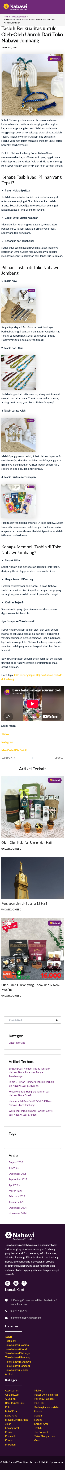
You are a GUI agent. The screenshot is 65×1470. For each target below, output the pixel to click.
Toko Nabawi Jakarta (17, 1344)
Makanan (10, 1444)
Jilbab (8, 1423)
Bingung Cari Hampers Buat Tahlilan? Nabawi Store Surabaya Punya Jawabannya (29, 1072)
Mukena (39, 1390)
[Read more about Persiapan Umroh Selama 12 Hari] (32, 877)
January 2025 (16, 1202)
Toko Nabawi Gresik (16, 1349)
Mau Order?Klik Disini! (14, 750)
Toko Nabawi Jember (16, 1370)
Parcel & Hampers (44, 1398)
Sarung (38, 1419)
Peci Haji (39, 1402)
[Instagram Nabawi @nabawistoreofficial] (7, 1283)
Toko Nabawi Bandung (17, 1357)
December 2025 (18, 1173)
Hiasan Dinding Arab (16, 1419)
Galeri (8, 1336)
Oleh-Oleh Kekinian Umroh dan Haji (26, 842)
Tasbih (38, 1428)
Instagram (7, 742)
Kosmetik (10, 1436)
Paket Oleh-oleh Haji (46, 1394)
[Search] (57, 1020)
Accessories (12, 1390)
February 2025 (17, 1196)
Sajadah (38, 1415)
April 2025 (14, 1185)
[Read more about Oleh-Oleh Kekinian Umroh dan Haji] (32, 806)
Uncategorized (11, 848)
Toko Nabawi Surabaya (18, 1361)
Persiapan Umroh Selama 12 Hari (24, 903)
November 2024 (18, 1213)
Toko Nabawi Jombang (17, 1365)
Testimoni (10, 1340)
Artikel (8, 1374)
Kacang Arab (12, 1428)
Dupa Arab (11, 1415)
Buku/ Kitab (11, 1411)
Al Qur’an (10, 1398)
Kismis (8, 1432)
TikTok (5, 734)
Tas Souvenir (41, 1432)
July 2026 (14, 1168)
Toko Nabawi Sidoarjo (17, 1353)
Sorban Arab (41, 1423)
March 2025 (15, 1190)
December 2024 (18, 1207)
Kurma (8, 1440)
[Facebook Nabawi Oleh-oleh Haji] (24, 1283)
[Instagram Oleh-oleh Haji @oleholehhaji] (16, 1283)
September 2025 (18, 1179)
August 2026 (16, 1162)
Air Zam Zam (12, 1394)
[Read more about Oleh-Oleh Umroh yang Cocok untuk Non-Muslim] (32, 948)
